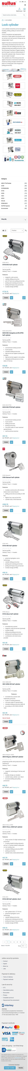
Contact (5, 961)
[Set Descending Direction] (26, 230)
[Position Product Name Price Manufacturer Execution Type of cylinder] (17, 230)
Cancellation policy (8, 990)
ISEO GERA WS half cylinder (11, 684)
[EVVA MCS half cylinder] (14, 248)
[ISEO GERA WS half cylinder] (14, 667)
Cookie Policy (18, 1057)
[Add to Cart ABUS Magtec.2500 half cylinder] (11, 791)
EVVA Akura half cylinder (10, 614)
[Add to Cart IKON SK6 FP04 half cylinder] (11, 442)
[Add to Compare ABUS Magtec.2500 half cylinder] (24, 791)
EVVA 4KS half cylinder (9, 545)
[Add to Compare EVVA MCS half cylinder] (24, 297)
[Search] (24, 15)
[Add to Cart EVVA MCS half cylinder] (11, 297)
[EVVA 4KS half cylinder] (14, 529)
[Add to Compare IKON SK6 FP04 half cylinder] (24, 442)
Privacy (5, 995)
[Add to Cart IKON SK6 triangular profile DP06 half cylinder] (11, 372)
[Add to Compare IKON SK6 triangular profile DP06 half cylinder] (24, 372)
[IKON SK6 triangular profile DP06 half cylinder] (14, 316)
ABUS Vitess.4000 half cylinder (12, 827)
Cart (24, 11)
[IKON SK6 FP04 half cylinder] (14, 390)
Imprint (5, 963)
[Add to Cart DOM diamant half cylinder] (11, 510)
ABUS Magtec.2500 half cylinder (12, 757)
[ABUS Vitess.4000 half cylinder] (14, 810)
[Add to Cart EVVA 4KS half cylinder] (11, 578)
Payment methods (8, 979)
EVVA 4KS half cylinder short (11, 899)
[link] (4, 942)
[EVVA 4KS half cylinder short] (14, 882)
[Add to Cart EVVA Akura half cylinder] (11, 648)
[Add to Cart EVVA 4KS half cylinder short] (11, 934)
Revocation (6, 992)
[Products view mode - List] (3, 230)
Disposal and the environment (11, 1000)
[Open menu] (25, 5)
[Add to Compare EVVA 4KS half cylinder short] (24, 934)
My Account (19, 11)
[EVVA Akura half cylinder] (14, 597)
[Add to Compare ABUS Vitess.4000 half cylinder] (24, 863)
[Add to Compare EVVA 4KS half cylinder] (24, 578)
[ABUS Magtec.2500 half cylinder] (14, 740)
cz (25, 1)
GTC (4, 987)
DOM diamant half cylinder (11, 477)
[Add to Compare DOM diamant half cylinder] (24, 510)
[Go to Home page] (10, 4)
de (20, 1)
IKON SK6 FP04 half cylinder (11, 407)
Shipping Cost (15, 293)
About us (5, 966)
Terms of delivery (8, 977)
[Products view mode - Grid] (5, 230)
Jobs (4, 968)
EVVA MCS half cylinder (10, 264)
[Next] (24, 942)
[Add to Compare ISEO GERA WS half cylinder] (10, 721)
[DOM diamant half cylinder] (14, 461)
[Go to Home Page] (2, 20)
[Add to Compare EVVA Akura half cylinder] (24, 648)
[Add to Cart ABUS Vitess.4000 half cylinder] (11, 863)
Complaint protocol (8, 997)
